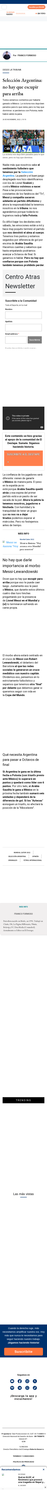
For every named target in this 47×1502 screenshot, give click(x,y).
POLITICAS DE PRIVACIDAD (23, 1462)
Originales (12, 860)
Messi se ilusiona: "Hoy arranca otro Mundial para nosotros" (30, 546)
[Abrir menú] (4, 7)
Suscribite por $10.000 (36, 7)
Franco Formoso (24, 55)
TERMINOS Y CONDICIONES (23, 1456)
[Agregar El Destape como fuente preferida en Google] (23, 124)
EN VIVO (41, 13)
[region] (23, 39)
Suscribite (23, 1352)
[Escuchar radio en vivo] (3, 13)
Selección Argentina (17, 856)
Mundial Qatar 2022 (22, 852)
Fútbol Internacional (33, 860)
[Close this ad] (45, 1487)
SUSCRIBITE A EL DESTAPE (23, 454)
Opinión (35, 856)
